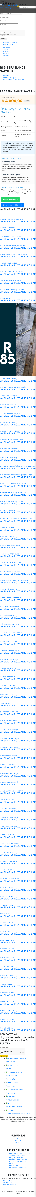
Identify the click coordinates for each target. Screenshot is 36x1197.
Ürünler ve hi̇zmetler (9, 77)
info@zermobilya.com (10, 42)
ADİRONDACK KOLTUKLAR (17, 1156)
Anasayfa (6, 75)
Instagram (6, 52)
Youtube (6, 56)
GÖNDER (3, 39)
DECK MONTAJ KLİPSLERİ (17, 1167)
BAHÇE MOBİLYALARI (16, 1158)
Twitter (5, 50)
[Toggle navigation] (18, 6)
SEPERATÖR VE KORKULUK (18, 1162)
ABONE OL (4, 1056)
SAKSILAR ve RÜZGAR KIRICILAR (13, 79)
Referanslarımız (20, 1141)
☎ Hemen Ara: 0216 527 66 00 (12, 205)
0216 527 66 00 (8, 44)
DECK (11, 1163)
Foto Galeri (18, 1143)
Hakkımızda (18, 1139)
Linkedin (6, 54)
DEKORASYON (13, 1165)
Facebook (6, 48)
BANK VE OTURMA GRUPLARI (18, 1160)
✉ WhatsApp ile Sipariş (10, 199)
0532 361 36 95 (7, 1182)
